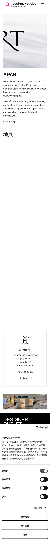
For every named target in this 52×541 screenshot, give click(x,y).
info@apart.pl (25, 378)
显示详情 (38, 508)
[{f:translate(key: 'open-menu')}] (42, 4)
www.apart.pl (9, 121)
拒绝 (25, 535)
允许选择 (25, 526)
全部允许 (25, 516)
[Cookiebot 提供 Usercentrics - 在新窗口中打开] (36, 428)
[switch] (44, 479)
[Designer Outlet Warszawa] (21, 4)
